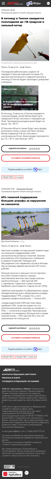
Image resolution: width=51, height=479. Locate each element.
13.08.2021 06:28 (8, 10)
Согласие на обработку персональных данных (23, 435)
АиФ (22, 241)
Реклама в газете (11, 378)
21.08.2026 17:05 (8, 189)
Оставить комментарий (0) (25, 158)
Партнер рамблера (23, 467)
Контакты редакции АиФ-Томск (19, 374)
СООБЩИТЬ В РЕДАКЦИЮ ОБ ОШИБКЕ (20, 381)
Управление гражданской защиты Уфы (19, 63)
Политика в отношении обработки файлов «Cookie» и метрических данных (21, 443)
